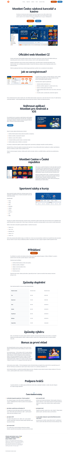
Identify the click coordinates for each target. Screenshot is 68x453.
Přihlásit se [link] (34, 253)
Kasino (37, 1)
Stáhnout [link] (60, 1)
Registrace (28, 1)
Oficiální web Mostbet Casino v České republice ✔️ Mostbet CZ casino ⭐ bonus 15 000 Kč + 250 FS (14, 437)
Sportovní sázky (41, 1)
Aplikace (32, 1)
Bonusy (24, 1)
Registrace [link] (53, 1)
